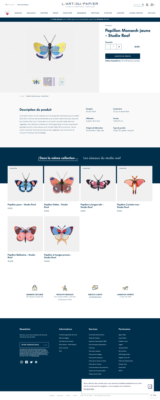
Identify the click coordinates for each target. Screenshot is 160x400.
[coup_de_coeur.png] (7, 13)
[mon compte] (147, 4)
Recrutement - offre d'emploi (67, 344)
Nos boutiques (23, 5)
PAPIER (55, 13)
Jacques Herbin (123, 348)
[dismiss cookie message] (150, 386)
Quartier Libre (123, 364)
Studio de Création (94, 338)
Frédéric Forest (123, 341)
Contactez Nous (95, 297)
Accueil (22, 96)
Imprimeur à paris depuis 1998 (97, 341)
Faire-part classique (94, 351)
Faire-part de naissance (96, 357)
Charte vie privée (35, 355)
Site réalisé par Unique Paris (102, 395)
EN (13, 5)
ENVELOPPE (67, 13)
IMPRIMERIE (81, 13)
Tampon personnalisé (95, 374)
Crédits (75, 395)
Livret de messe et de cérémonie (98, 367)
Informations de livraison (66, 341)
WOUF (121, 370)
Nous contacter (63, 348)
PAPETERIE (95, 13)
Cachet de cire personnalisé (97, 370)
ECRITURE (108, 13)
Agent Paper (122, 335)
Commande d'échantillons (96, 335)
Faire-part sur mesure (95, 364)
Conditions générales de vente (68, 335)
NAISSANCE (31, 13)
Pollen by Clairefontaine (126, 361)
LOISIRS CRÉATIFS (136, 13)
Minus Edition (123, 351)
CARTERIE (120, 13)
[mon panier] (152, 4)
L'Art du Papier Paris (80, 5)
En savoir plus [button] (89, 389)
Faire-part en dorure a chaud (97, 361)
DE (10, 5)
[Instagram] (21, 363)
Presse (68, 395)
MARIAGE (18, 13)
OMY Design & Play (124, 354)
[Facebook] (26, 363)
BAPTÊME (44, 13)
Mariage (52, 395)
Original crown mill (124, 357)
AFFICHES (151, 13)
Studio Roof (122, 367)
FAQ (60, 351)
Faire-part (92, 348)
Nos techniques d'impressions (97, 344)
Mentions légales (64, 338)
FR (6, 5)
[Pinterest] (36, 363)
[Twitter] (31, 363)
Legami (121, 344)
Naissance (60, 395)
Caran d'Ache (122, 338)
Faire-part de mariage (95, 354)
